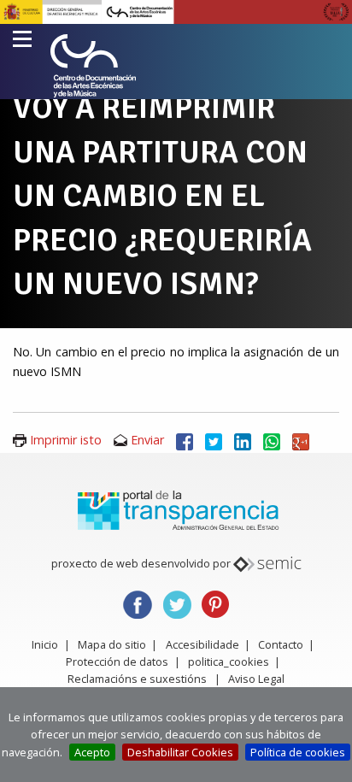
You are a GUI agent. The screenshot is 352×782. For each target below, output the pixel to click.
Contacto (280, 644)
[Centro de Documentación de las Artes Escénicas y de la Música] (93, 65)
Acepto (92, 752)
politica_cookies (228, 661)
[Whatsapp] (271, 440)
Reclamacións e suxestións (137, 678)
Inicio (45, 644)
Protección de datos (117, 661)
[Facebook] (184, 440)
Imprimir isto (66, 440)
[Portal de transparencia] (176, 509)
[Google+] (300, 440)
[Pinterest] (215, 603)
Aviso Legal (256, 678)
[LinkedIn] (242, 440)
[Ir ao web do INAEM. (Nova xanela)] (176, 10)
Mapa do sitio (112, 644)
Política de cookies (297, 752)
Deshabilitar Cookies (180, 752)
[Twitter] (213, 440)
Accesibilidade (202, 644)
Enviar (147, 440)
